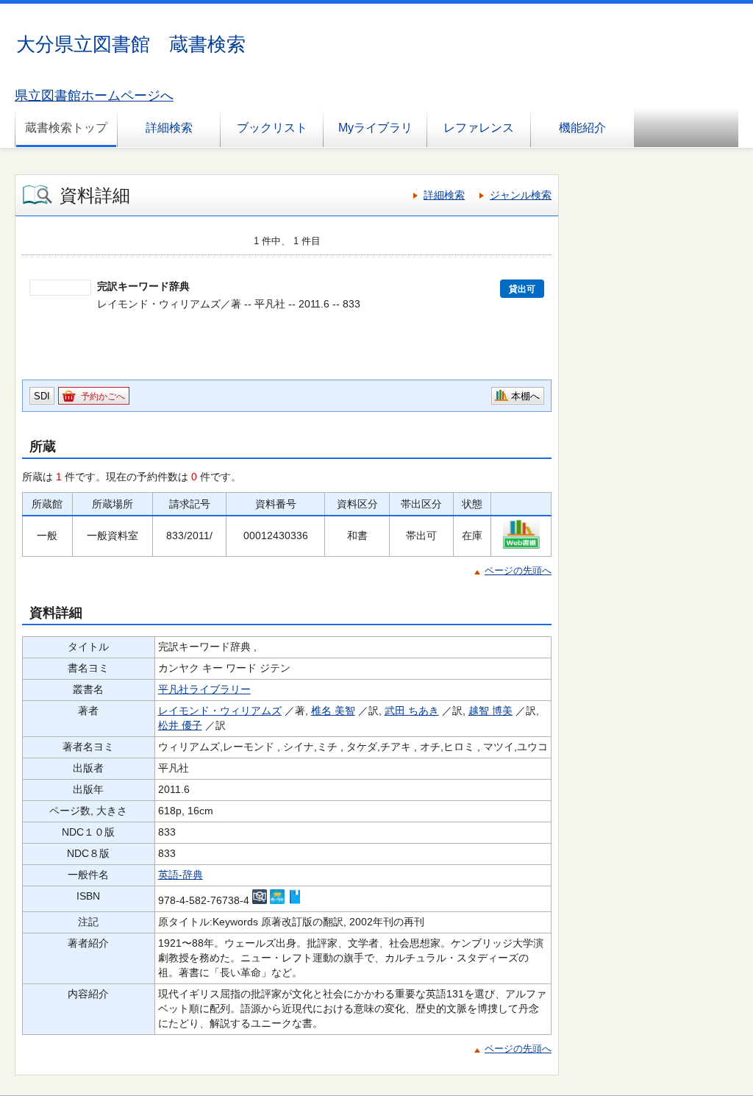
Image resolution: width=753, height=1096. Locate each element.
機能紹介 (582, 127)
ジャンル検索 (521, 195)
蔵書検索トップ (66, 127)
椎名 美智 (333, 710)
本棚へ (525, 396)
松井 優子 (180, 725)
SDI (42, 396)
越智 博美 (490, 710)
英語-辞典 (180, 874)
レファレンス (478, 127)
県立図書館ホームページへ (94, 95)
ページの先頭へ (518, 570)
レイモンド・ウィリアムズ (220, 710)
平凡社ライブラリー (204, 689)
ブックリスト (272, 127)
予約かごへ (103, 396)
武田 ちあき (412, 710)
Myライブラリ (375, 127)
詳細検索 (169, 127)
